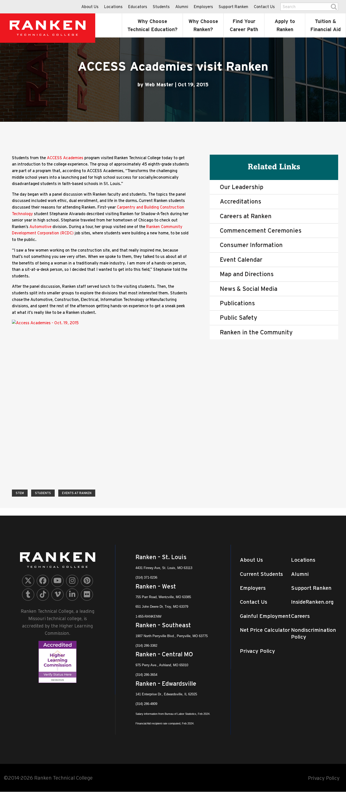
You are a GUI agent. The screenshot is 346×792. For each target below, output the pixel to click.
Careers (300, 616)
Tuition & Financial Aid (325, 25)
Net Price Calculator (265, 630)
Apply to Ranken (285, 25)
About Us (90, 6)
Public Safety (238, 317)
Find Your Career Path (244, 25)
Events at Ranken (76, 493)
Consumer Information (251, 244)
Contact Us (264, 6)
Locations (113, 6)
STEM (20, 493)
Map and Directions (247, 274)
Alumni (181, 6)
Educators (137, 6)
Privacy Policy (257, 651)
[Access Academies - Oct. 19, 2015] (72, 400)
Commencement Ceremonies (260, 230)
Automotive (40, 226)
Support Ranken (233, 6)
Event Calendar (241, 259)
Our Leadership (241, 187)
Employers (203, 6)
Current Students (261, 574)
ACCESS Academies (65, 157)
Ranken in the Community (256, 332)
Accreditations (240, 201)
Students (161, 6)
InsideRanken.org (312, 602)
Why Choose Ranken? (203, 25)
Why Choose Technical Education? (152, 25)
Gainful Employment (265, 616)
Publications (237, 303)
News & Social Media (248, 288)
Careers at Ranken (246, 216)
